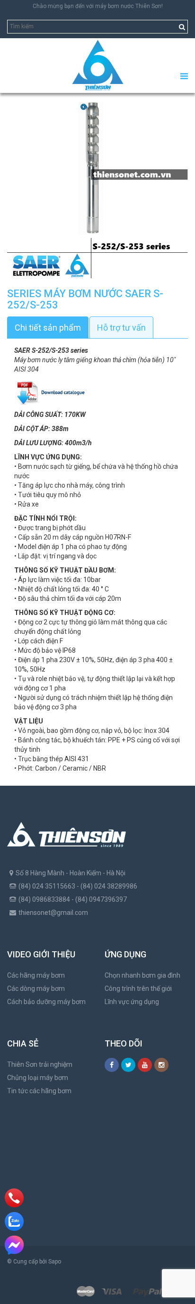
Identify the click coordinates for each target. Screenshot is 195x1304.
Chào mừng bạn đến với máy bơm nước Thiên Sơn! (98, 6)
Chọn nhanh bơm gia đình (142, 975)
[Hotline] (14, 1197)
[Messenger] (14, 1245)
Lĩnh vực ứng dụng (132, 1001)
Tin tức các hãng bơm (39, 1091)
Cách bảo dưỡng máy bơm (46, 1001)
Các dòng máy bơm (36, 988)
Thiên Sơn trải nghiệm (39, 1064)
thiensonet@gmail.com (53, 912)
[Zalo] (14, 1221)
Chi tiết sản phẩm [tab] (48, 327)
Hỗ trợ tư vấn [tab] (121, 327)
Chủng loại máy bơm (37, 1077)
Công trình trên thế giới (138, 988)
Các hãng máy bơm (36, 975)
